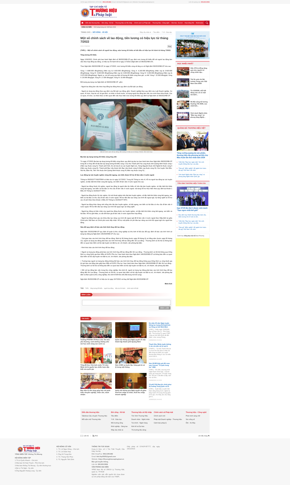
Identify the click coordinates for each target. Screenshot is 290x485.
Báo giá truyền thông (100, 462)
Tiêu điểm (156, 32)
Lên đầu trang (203, 436)
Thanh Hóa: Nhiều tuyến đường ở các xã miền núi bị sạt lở (160, 345)
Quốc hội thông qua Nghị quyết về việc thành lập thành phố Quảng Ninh (130, 341)
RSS (96, 436)
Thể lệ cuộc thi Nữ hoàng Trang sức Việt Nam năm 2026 (198, 81)
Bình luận (164, 308)
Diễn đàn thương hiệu (92, 23)
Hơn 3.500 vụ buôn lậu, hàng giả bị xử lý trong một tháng (130, 366)
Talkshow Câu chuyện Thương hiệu (94, 416)
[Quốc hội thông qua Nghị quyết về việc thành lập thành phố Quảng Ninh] (131, 330)
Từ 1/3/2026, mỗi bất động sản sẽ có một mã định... (198, 93)
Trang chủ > (86, 32)
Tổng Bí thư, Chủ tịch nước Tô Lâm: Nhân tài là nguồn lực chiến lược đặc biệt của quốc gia (94, 367)
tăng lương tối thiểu (96, 288)
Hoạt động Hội (189, 23)
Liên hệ (86, 436)
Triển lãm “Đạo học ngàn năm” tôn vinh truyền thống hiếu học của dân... (191, 163)
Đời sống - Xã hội (107, 23)
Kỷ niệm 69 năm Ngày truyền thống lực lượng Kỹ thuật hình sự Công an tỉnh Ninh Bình (159, 325)
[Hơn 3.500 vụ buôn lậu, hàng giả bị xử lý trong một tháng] (131, 355)
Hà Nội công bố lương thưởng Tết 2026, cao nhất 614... (199, 104)
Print (169, 46)
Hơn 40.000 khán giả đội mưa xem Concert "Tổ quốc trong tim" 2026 (159, 365)
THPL (87, 288)
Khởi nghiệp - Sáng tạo (119, 426)
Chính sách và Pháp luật (142, 23)
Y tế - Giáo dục (167, 32)
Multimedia (199, 23)
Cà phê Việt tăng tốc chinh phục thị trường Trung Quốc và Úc (160, 385)
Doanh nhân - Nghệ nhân (140, 419)
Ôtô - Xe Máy (190, 423)
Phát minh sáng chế (193, 416)
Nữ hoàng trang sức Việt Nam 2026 (105, 27)
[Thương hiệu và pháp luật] (28, 449)
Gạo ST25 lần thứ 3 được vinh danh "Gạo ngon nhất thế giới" (192, 209)
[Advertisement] (193, 272)
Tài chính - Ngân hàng (139, 423)
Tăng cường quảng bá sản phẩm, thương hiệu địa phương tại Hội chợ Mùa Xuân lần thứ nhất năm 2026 (192, 155)
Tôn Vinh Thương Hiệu (139, 416)
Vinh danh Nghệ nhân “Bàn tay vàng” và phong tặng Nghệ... (198, 115)
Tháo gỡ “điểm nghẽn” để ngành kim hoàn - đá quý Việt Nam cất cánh (193, 169)
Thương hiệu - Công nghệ (160, 23)
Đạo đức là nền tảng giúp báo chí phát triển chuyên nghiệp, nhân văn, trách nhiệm (95, 392)
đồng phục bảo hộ (189, 236)
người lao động (109, 288)
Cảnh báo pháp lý (160, 423)
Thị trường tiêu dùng (138, 430)
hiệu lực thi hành (120, 288)
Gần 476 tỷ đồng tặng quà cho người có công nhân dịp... (198, 70)
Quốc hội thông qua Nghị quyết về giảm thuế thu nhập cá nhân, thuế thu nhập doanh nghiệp (130, 392)
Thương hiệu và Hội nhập (123, 23)
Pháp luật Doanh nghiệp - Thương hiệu (168, 419)
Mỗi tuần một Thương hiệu (91, 419)
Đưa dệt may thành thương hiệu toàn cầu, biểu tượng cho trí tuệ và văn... (192, 216)
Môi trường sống (117, 423)
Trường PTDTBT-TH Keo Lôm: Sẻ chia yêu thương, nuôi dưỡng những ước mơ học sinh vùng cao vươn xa (95, 342)
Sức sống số (190, 419)
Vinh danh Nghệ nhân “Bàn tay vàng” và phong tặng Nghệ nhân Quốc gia (192, 175)
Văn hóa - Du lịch (177, 23)
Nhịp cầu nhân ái (145, 32)
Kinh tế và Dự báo (137, 426)
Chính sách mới (159, 416)
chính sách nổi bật (132, 288)
